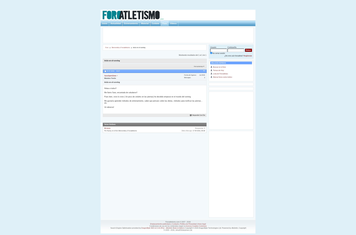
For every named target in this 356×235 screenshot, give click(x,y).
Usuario (213, 47)
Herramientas (198, 66)
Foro (164, 23)
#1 (204, 71)
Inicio (104, 23)
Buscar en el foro (219, 67)
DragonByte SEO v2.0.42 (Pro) (152, 228)
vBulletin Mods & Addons (175, 228)
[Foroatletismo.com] (136, 15)
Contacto (175, 224)
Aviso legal (202, 224)
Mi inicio (107, 128)
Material (145, 23)
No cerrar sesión (218, 53)
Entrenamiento (131, 23)
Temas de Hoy (218, 70)
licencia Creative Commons (196, 226)
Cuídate (155, 23)
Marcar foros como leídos (222, 77)
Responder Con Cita (198, 115)
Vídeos (173, 23)
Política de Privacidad (188, 224)
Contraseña (232, 47)
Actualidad (116, 23)
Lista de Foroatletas (220, 74)
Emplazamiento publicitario (160, 224)
